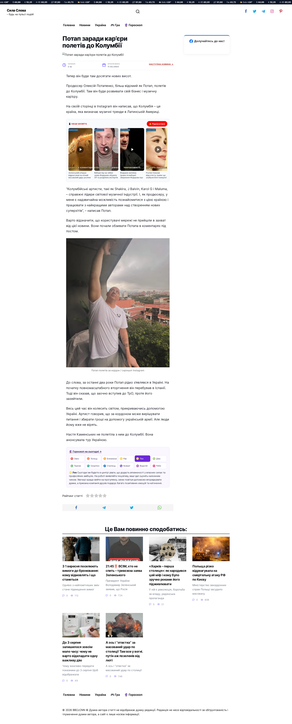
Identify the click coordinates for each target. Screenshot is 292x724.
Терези (75, 465)
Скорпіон (93, 465)
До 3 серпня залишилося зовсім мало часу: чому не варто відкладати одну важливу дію (79, 651)
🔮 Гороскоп (133, 25)
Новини (84, 25)
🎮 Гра (115, 25)
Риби (157, 465)
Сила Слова (16, 10)
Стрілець (109, 465)
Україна (100, 25)
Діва (156, 458)
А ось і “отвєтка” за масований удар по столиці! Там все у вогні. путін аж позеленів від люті (124, 651)
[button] (80, 153)
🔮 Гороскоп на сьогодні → (85, 451)
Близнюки (110, 458)
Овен (74, 458)
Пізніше (281, 719)
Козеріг (125, 465)
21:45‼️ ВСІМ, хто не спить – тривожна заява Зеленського (124, 570)
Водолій (142, 465)
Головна (69, 25)
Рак (123, 458)
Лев (139, 458)
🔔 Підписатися (157, 124)
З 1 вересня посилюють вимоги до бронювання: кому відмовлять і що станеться (80, 573)
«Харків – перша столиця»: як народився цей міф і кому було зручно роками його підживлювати (167, 575)
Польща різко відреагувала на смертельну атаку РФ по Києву (208, 573)
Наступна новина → (161, 64)
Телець (92, 458)
